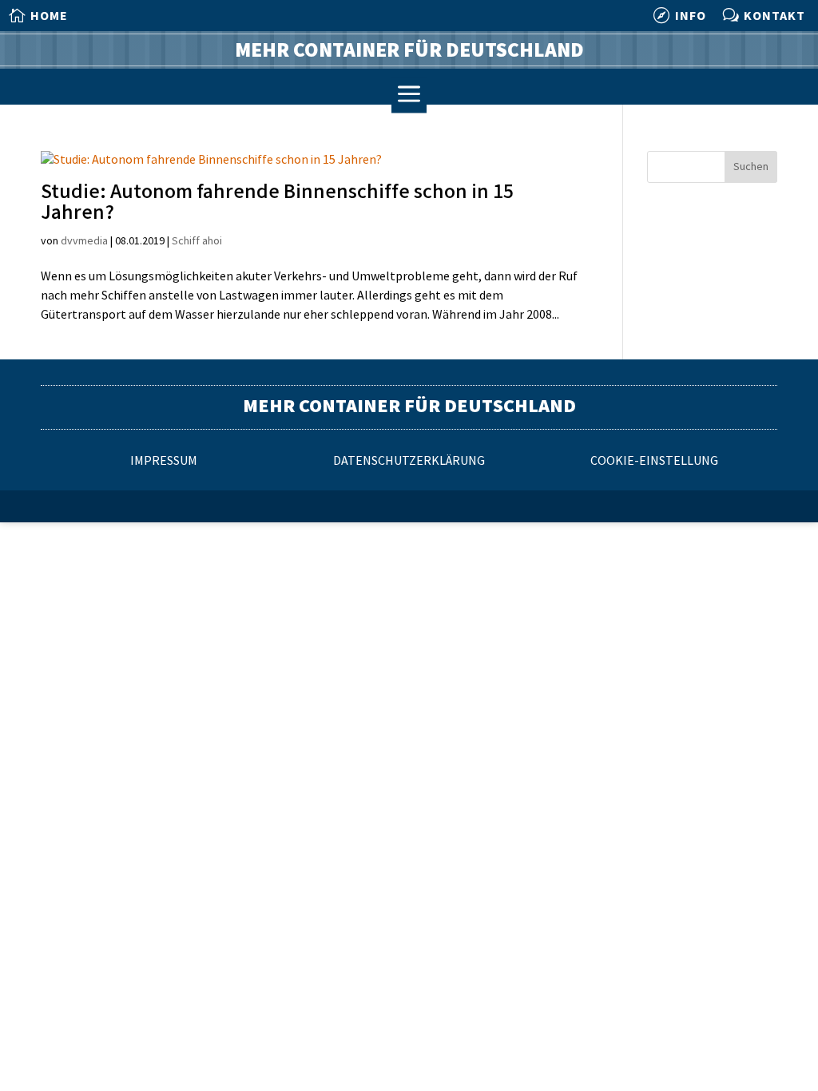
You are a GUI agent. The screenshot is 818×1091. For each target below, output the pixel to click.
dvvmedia (84, 241)
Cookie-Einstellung (654, 461)
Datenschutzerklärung (409, 461)
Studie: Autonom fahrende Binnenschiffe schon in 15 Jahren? (277, 202)
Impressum (163, 461)
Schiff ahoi (197, 241)
